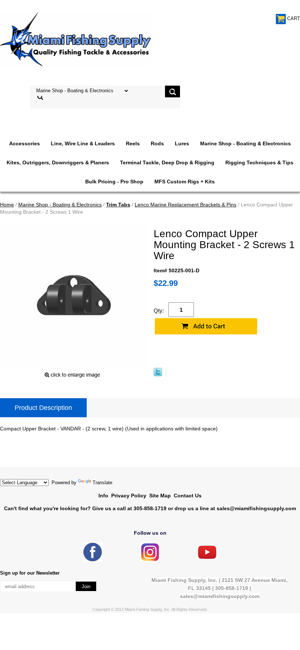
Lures (182, 143)
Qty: (159, 310)
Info (103, 495)
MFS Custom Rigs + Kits (184, 181)
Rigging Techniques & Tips (259, 162)
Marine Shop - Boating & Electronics (245, 143)
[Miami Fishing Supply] (93, 560)
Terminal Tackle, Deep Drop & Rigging (167, 162)
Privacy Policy (128, 495)
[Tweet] (158, 374)
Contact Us (188, 495)
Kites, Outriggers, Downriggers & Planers (58, 162)
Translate (102, 482)
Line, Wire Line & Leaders (83, 143)
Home (7, 205)
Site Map (160, 495)
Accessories (24, 143)
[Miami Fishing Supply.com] (207, 557)
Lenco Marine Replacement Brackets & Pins (185, 205)
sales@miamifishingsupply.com (256, 508)
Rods (157, 143)
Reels (133, 143)
